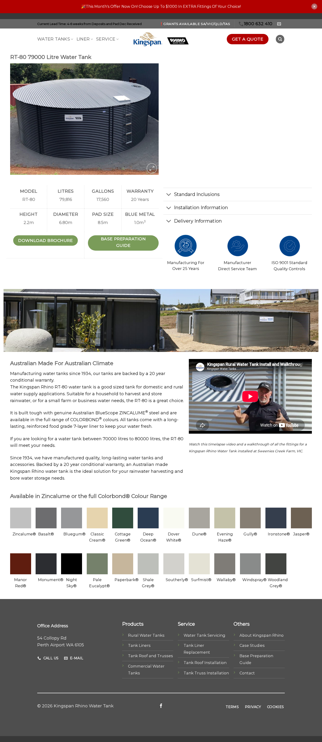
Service (106, 39)
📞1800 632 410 (255, 23)
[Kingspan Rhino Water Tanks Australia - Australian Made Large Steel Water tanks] (161, 39)
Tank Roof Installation (205, 662)
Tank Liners (139, 645)
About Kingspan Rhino (261, 635)
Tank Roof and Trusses (150, 655)
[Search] (280, 39)
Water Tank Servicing (204, 635)
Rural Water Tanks (146, 635)
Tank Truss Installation (206, 673)
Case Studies (252, 645)
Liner (83, 39)
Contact (247, 673)
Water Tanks (53, 39)
